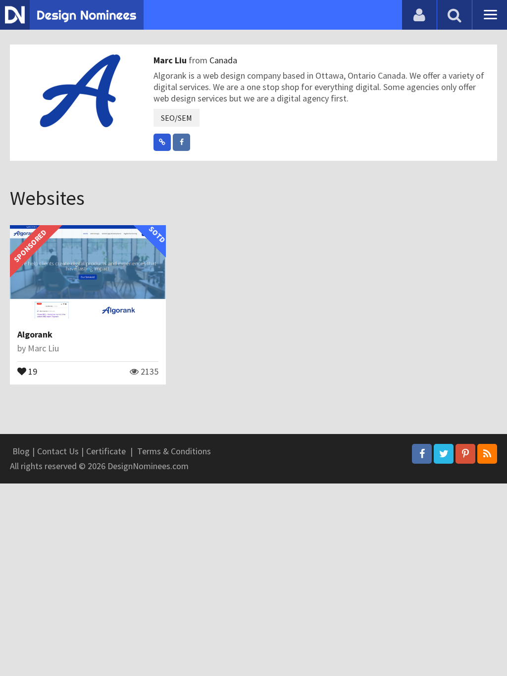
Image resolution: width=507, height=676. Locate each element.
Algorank (34, 334)
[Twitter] (444, 454)
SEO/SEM (176, 118)
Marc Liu (171, 60)
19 (31, 371)
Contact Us (58, 451)
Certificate (106, 451)
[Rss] (487, 454)
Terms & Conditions (174, 451)
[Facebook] (422, 454)
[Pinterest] (465, 454)
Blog (21, 451)
